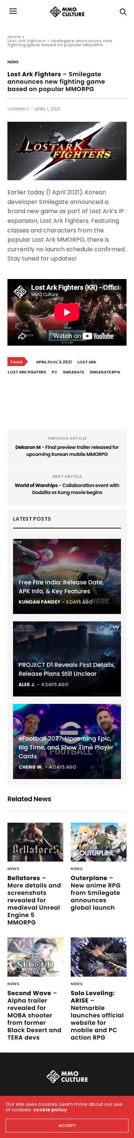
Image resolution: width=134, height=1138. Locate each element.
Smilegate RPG (105, 372)
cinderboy (18, 109)
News (13, 62)
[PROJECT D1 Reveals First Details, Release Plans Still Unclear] (67, 658)
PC (54, 372)
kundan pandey (39, 602)
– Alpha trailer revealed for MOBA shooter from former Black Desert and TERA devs (34, 1015)
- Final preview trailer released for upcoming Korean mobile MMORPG (67, 451)
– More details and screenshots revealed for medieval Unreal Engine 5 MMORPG (34, 900)
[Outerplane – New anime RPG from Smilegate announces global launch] (99, 842)
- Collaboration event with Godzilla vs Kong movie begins (67, 489)
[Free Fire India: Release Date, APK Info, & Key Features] (67, 576)
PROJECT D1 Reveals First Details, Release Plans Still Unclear (67, 669)
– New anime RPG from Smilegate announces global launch (96, 893)
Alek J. (27, 684)
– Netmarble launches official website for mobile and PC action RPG (97, 1015)
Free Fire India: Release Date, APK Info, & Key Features (61, 586)
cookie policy (50, 1109)
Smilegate (73, 372)
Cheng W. (31, 767)
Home (14, 37)
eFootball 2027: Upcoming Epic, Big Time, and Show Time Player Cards (66, 747)
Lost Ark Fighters (27, 372)
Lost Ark (86, 362)
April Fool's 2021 (54, 362)
